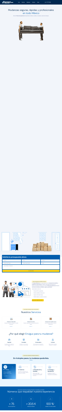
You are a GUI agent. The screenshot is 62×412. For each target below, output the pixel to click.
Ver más (11, 326)
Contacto (33, 2)
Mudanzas (28, 2)
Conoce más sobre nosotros (37, 300)
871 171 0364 (48, 2)
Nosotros (23, 2)
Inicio (19, 2)
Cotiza (38, 2)
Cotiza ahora (5, 375)
